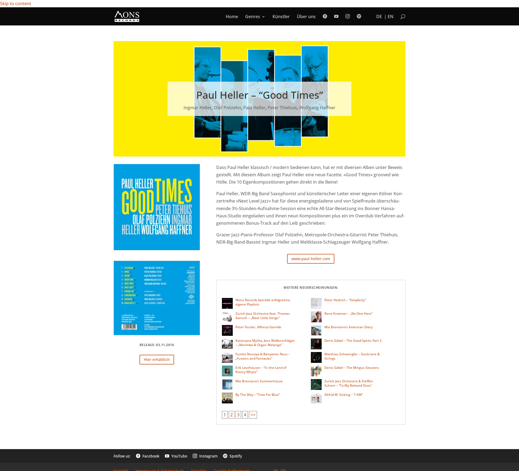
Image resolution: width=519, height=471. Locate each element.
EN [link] (391, 17)
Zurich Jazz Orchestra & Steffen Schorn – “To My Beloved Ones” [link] (348, 383)
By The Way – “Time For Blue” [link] (257, 394)
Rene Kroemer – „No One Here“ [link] (348, 313)
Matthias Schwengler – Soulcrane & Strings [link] (352, 356)
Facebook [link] (147, 456)
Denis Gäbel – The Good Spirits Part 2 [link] (353, 340)
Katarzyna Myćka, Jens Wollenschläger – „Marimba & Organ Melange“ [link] (265, 342)
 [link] (347, 16)
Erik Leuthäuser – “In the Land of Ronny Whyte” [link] (260, 369)
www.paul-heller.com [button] (310, 258)
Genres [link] (252, 17)
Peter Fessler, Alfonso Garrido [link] (258, 327)
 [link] (325, 16)
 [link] (336, 16)
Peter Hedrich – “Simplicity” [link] (345, 300)
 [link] (359, 16)
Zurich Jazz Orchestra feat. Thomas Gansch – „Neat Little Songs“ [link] (262, 315)
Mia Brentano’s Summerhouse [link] (259, 381)
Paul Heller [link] (254, 108)
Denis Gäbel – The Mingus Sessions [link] (351, 367)
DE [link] (379, 17)
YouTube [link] (176, 456)
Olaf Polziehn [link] (227, 108)
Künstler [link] (281, 17)
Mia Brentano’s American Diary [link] (348, 327)
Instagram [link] (205, 456)
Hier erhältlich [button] (157, 359)
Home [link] (232, 17)
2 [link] (231, 415)
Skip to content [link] (15, 3)
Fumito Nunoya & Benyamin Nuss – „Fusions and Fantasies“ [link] (262, 356)
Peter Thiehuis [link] (282, 108)
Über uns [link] (306, 17)
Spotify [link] (232, 456)
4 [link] (245, 415)
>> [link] (253, 415)
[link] (127, 16)
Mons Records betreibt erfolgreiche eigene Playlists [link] (262, 302)
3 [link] (238, 415)
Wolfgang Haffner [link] (317, 108)
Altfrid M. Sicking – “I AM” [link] (343, 394)
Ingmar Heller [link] (198, 108)
